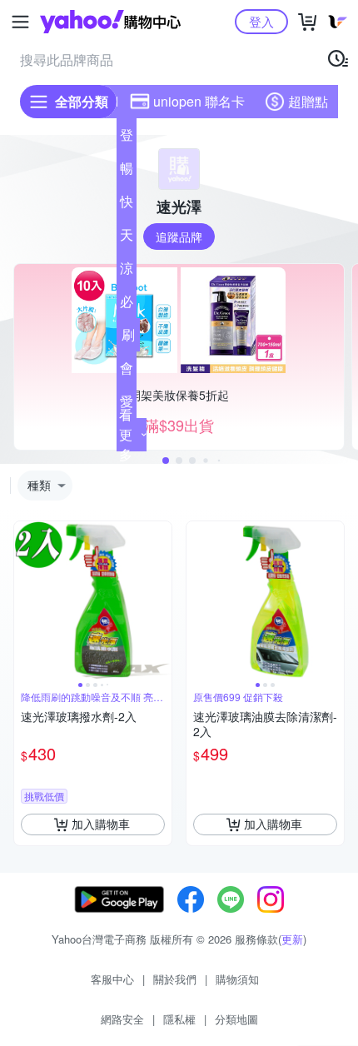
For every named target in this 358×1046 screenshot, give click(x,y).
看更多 (125, 434)
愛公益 (126, 404)
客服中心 (112, 979)
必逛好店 (126, 304)
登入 (261, 21)
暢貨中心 (126, 171)
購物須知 (237, 979)
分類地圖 (236, 1019)
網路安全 (122, 1019)
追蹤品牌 (179, 236)
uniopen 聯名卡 (199, 101)
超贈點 (308, 101)
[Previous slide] (25, 599)
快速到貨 (126, 205)
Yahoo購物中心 (110, 21)
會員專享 (126, 371)
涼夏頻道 (126, 271)
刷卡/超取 (128, 338)
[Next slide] (161, 599)
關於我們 (174, 979)
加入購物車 (101, 823)
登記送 (126, 138)
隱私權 (179, 1019)
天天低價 (126, 238)
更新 (292, 939)
